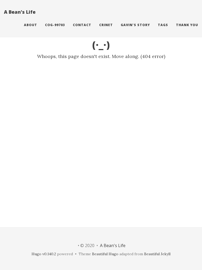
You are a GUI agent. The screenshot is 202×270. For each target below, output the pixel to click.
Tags (163, 25)
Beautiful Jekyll (157, 254)
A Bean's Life (20, 12)
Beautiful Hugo (105, 254)
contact (82, 25)
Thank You (187, 25)
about (30, 25)
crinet (106, 25)
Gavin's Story (135, 25)
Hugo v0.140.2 (44, 254)
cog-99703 (55, 25)
